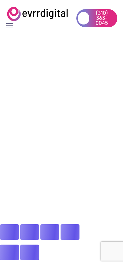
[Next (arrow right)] (29, 252)
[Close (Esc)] (70, 232)
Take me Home (19, 92)
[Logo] (38, 13)
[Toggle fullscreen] (29, 232)
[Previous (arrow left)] (9, 252)
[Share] (49, 232)
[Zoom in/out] (9, 232)
